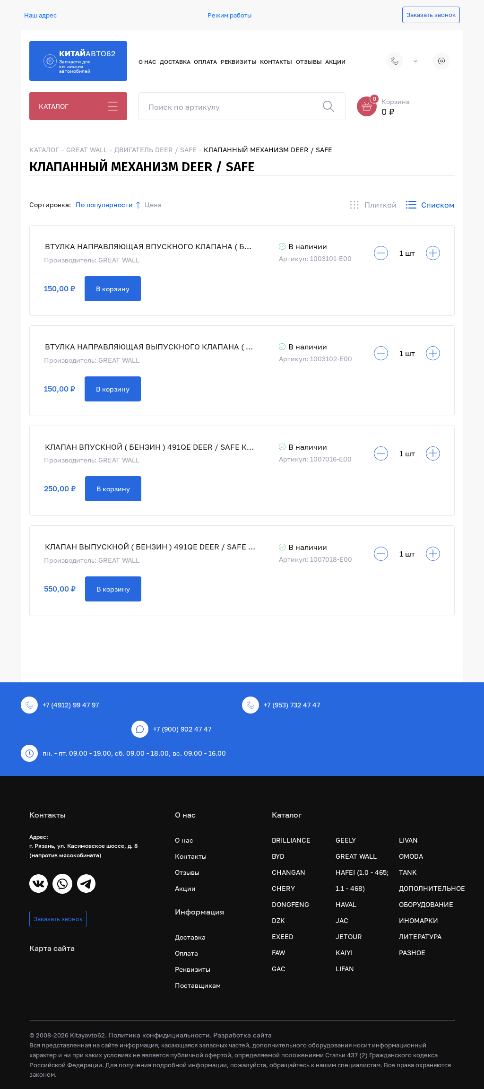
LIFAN (345, 969)
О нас (147, 61)
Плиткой (380, 204)
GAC (278, 969)
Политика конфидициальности (159, 1035)
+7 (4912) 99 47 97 (387, 61)
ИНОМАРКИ (418, 920)
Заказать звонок (431, 14)
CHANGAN (288, 872)
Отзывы (309, 61)
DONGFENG (290, 904)
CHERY (283, 888)
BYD (278, 856)
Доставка (175, 61)
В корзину (113, 289)
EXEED (283, 936)
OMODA (411, 856)
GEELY (346, 840)
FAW (278, 953)
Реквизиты (239, 61)
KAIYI (344, 953)
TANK (408, 872)
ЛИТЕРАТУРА (420, 936)
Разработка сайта (242, 1035)
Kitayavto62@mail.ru (442, 61)
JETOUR (349, 936)
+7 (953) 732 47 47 (292, 705)
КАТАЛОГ (54, 106)
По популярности (104, 204)
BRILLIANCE (291, 840)
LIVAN (408, 840)
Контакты (276, 61)
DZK (278, 920)
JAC (342, 920)
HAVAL (346, 904)
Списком (438, 204)
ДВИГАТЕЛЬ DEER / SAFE (155, 150)
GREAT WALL (86, 150)
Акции (335, 61)
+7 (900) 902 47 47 (182, 729)
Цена (153, 204)
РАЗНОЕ (412, 953)
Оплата (205, 61)
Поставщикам (198, 985)
